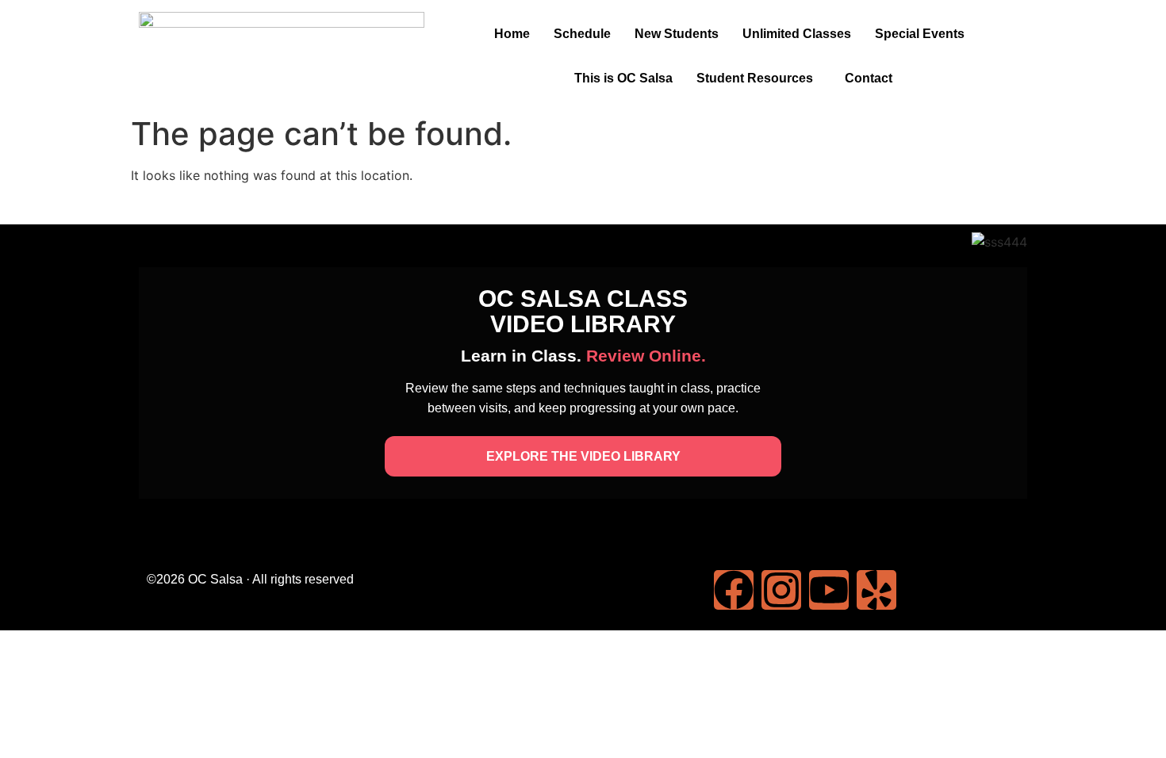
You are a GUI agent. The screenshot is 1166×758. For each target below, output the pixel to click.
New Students (677, 33)
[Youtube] (829, 590)
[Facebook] (734, 590)
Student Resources (754, 78)
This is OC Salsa (623, 78)
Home (512, 33)
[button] (923, 34)
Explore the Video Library (583, 456)
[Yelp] (876, 590)
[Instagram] (781, 590)
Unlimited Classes (796, 33)
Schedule (582, 33)
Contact (868, 78)
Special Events (920, 33)
